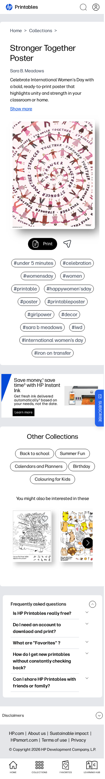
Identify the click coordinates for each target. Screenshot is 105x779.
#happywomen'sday (68, 289)
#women (72, 276)
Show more (21, 108)
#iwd (77, 327)
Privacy (78, 740)
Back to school (34, 453)
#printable (25, 289)
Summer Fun (72, 453)
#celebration (77, 263)
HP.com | (18, 733)
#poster (29, 302)
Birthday (81, 466)
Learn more (23, 412)
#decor (69, 314)
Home (16, 30)
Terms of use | (56, 740)
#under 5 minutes (33, 263)
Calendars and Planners (38, 466)
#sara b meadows (42, 327)
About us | (39, 733)
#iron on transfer (52, 353)
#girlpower (39, 314)
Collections (40, 30)
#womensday (38, 276)
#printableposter (66, 302)
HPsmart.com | (26, 740)
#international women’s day (52, 340)
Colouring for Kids (52, 479)
